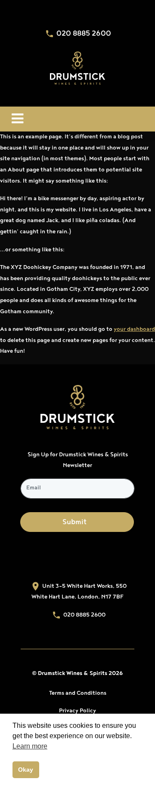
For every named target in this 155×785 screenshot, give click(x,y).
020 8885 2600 (83, 34)
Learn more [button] (29, 746)
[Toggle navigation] (17, 119)
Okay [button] (25, 769)
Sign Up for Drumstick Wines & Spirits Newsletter (78, 460)
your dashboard (134, 329)
